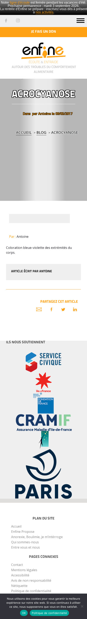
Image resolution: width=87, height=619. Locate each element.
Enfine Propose (22, 531)
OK (24, 613)
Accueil (24, 132)
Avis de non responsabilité (31, 580)
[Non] (82, 606)
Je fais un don (43, 32)
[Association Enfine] (43, 48)
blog (41, 132)
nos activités (44, 12)
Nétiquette (19, 585)
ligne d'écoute (20, 2)
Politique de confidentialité (31, 591)
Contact (17, 564)
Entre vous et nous (25, 547)
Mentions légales (24, 570)
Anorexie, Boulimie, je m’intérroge (37, 537)
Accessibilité (20, 575)
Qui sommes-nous (25, 542)
